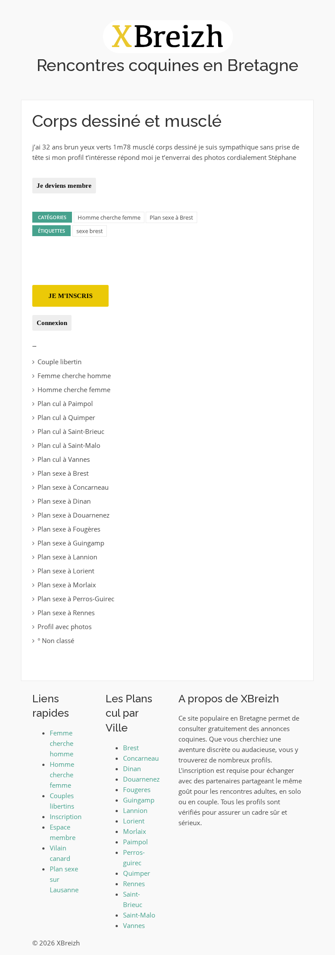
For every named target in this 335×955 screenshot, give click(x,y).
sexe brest (89, 231)
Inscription (66, 816)
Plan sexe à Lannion (67, 556)
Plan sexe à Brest (171, 217)
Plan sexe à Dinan (64, 501)
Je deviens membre (64, 185)
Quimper (136, 873)
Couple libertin (60, 361)
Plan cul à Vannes (64, 459)
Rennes (134, 883)
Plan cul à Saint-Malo (69, 445)
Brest (131, 747)
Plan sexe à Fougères (69, 529)
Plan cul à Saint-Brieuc (71, 431)
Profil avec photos (65, 626)
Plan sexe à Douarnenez (73, 515)
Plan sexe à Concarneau (73, 487)
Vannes (134, 925)
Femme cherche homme (74, 375)
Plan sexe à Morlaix (67, 584)
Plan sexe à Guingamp (71, 542)
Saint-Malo (139, 915)
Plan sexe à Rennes (66, 612)
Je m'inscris (70, 295)
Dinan (132, 768)
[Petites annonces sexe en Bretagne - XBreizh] (168, 35)
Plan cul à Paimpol (65, 403)
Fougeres (136, 789)
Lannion (135, 810)
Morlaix (134, 831)
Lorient (133, 820)
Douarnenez (141, 779)
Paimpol (135, 841)
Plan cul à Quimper (66, 417)
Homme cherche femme (109, 217)
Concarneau (141, 758)
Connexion (52, 322)
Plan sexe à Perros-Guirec (76, 598)
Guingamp (138, 800)
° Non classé (56, 640)
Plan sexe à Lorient (66, 570)
